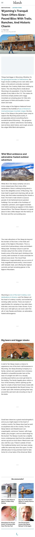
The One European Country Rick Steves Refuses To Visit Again (24, 524)
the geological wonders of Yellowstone (14, 79)
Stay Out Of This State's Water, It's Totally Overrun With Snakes (26, 501)
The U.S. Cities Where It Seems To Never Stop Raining (8, 501)
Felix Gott (6, 30)
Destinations (5, 7)
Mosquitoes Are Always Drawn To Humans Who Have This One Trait (8, 524)
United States (17, 7)
